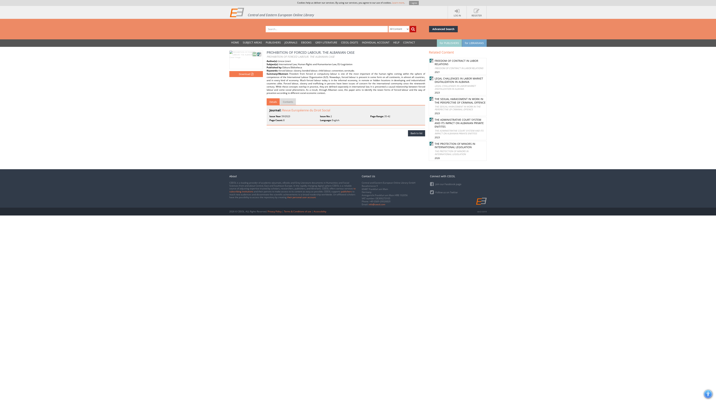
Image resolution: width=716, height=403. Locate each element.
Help (396, 42)
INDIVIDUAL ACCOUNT (376, 42)
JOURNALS (291, 42)
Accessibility (320, 211)
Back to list (417, 133)
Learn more (398, 2)
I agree (414, 2)
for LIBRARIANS (474, 43)
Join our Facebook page (448, 184)
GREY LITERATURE (326, 42)
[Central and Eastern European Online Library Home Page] (272, 12)
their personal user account (301, 197)
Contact (409, 42)
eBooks (306, 42)
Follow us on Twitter (446, 192)
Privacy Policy (275, 211)
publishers (346, 191)
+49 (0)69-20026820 (379, 201)
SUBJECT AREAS (252, 42)
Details (273, 102)
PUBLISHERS (273, 42)
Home (235, 42)
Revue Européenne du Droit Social (306, 110)
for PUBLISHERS (449, 43)
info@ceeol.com (377, 204)
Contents (288, 102)
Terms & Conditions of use (297, 211)
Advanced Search (443, 29)
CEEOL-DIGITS (349, 42)
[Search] (413, 29)
